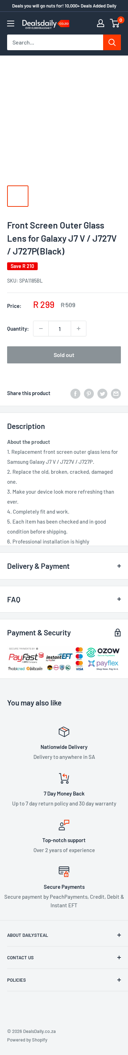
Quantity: (18, 328)
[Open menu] (10, 23)
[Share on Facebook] (75, 393)
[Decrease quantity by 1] (40, 328)
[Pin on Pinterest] (89, 393)
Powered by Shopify (27, 1040)
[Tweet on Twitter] (102, 393)
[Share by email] (116, 393)
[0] (115, 23)
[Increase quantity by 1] (78, 328)
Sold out (64, 354)
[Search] (112, 42)
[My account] (100, 23)
